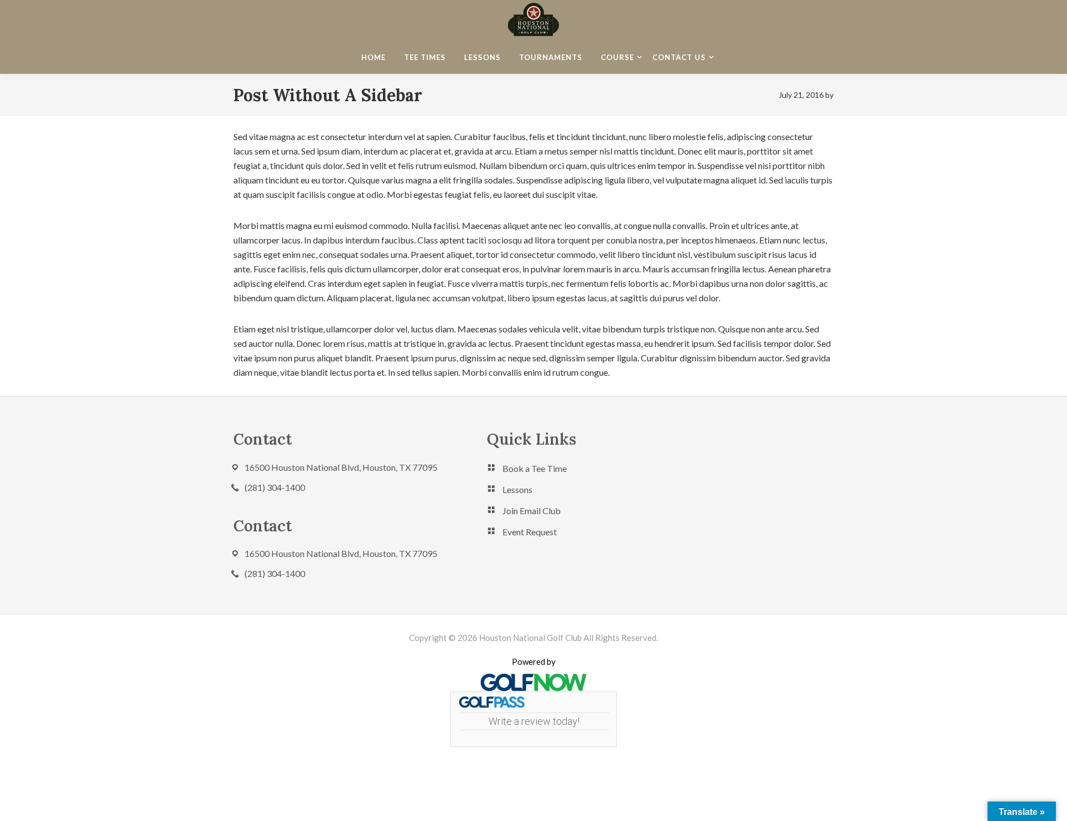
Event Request (529, 531)
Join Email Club (531, 510)
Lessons (517, 489)
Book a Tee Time (534, 468)
